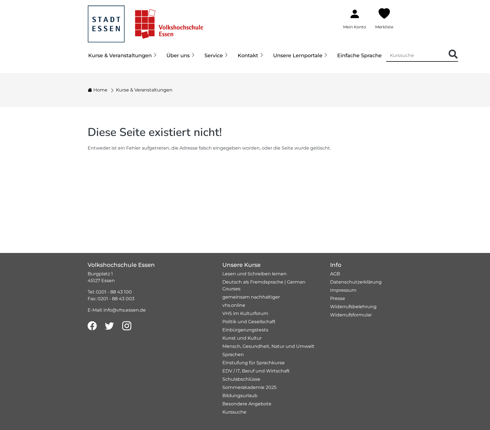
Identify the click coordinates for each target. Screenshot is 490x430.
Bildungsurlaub (239, 395)
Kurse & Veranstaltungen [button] (120, 55)
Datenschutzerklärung (356, 282)
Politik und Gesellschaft (249, 321)
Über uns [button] (178, 55)
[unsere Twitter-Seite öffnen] (109, 326)
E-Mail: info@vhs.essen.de (117, 310)
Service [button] (213, 55)
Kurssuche (234, 412)
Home (99, 90)
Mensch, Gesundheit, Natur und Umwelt (268, 346)
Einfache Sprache (359, 55)
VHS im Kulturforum (245, 313)
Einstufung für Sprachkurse (253, 362)
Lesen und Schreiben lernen (254, 273)
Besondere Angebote (246, 403)
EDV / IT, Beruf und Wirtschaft (256, 371)
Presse (337, 298)
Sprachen (233, 354)
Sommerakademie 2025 (249, 387)
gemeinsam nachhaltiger (251, 297)
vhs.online (233, 305)
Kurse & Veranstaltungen (144, 90)
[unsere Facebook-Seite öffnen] (92, 326)
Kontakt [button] (248, 55)
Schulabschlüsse (241, 379)
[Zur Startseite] (145, 21)
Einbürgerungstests (245, 330)
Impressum (343, 290)
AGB (335, 273)
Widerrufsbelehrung (353, 306)
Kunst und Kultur (242, 338)
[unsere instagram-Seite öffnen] (126, 326)
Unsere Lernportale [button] (297, 55)
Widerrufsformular (351, 315)
